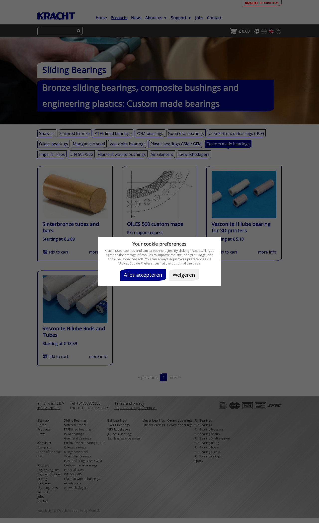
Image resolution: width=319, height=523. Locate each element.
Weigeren (184, 274)
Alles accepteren (143, 274)
